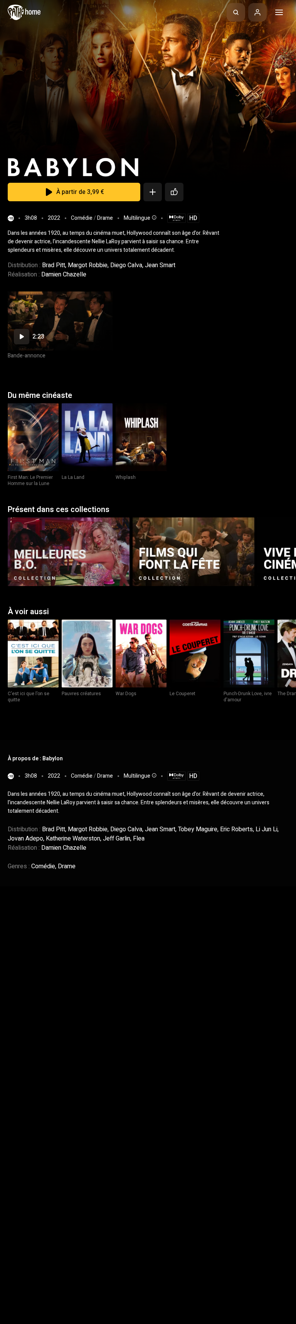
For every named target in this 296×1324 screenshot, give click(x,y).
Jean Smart (160, 265)
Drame (105, 218)
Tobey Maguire (197, 829)
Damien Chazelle (63, 274)
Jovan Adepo (25, 838)
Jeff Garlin (116, 838)
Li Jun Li (267, 829)
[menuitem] (236, 12)
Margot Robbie (88, 265)
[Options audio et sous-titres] (153, 217)
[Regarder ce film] (60, 320)
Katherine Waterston (73, 838)
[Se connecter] (257, 12)
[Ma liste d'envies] (152, 192)
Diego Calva (126, 265)
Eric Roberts (236, 829)
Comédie (81, 218)
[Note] (174, 192)
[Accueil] (24, 12)
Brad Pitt (53, 265)
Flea (139, 838)
